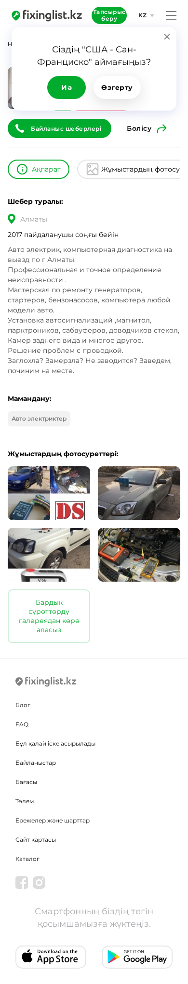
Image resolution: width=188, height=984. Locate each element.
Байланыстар (35, 762)
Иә (66, 87)
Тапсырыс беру (109, 15)
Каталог (27, 858)
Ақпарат (46, 169)
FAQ (21, 724)
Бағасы (26, 781)
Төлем (24, 801)
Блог (22, 705)
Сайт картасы (35, 839)
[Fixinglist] (47, 15)
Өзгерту (117, 87)
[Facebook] (21, 882)
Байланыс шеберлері (66, 128)
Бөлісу (139, 128)
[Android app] (137, 957)
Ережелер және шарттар (52, 820)
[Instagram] (39, 882)
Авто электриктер (39, 418)
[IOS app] (50, 957)
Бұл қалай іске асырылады (55, 743)
